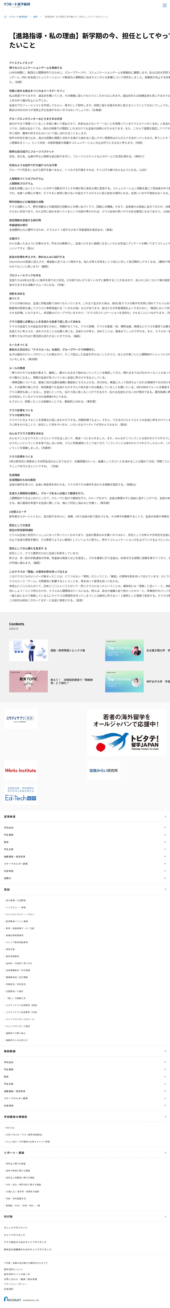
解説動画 (10, 1051)
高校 (35, 16)
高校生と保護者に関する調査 (20, 1177)
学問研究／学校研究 (16, 984)
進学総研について (13, 1269)
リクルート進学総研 (18, 16)
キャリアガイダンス (14, 1234)
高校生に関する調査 (16, 1163)
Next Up (10, 1127)
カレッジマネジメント (16, 1227)
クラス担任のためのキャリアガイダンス (25, 1242)
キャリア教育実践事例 (17, 942)
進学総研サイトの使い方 (17, 1274)
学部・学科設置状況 (16, 1198)
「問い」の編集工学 (16, 998)
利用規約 (8, 1289)
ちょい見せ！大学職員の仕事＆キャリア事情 (28, 1141)
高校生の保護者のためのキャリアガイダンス (27, 1249)
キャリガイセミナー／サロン (20, 914)
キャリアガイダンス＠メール (20, 1019)
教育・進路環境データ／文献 (20, 928)
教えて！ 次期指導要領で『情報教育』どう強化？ (71, 681)
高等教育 (10, 816)
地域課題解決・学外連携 (18, 970)
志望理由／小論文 (15, 991)
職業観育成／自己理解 (17, 977)
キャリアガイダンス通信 (18, 1026)
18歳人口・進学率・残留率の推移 (22, 1191)
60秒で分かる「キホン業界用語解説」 (25, 1134)
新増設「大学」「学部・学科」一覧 (23, 1205)
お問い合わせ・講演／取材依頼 (20, 1279)
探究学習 (10, 949)
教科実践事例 (12, 956)
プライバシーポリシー (16, 1284)
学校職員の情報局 (15, 1117)
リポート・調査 (14, 1153)
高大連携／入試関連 (16, 900)
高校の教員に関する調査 (18, 1170)
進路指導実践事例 (15, 935)
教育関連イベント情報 (17, 921)
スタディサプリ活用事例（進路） (22, 1005)
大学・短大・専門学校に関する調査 (23, 1184)
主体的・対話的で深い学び (19, 963)
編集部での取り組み (16, 1033)
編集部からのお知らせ (17, 1040)
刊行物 (8, 1216)
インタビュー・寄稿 (16, 907)
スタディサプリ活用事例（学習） (22, 1012)
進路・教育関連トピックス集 (67, 650)
